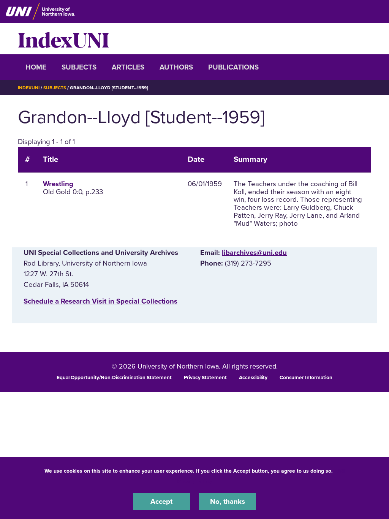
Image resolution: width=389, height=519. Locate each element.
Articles (128, 67)
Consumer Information (306, 378)
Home (35, 67)
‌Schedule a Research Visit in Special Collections (100, 301)
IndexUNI (63, 39)
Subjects (79, 67)
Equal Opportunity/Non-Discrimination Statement (114, 378)
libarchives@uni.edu (254, 252)
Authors (176, 67)
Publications (233, 67)
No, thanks (227, 501)
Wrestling (58, 184)
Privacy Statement (205, 378)
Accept (161, 501)
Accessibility (253, 378)
